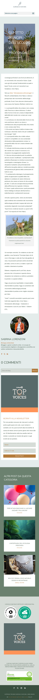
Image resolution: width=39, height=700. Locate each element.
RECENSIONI (13, 60)
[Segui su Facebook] (14, 688)
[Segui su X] (17, 688)
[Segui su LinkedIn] (24, 688)
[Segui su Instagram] (21, 688)
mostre (22, 582)
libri (19, 58)
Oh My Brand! (13, 697)
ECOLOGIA (13, 58)
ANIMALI (17, 582)
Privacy (20, 697)
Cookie (26, 697)
